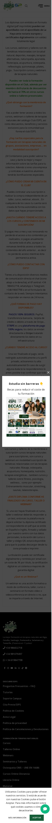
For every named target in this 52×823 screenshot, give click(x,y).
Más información (17, 817)
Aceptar (36, 817)
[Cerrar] (48, 372)
